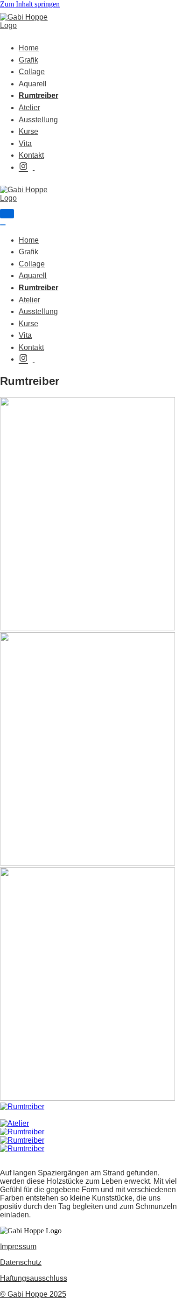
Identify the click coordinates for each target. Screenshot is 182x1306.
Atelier (29, 108)
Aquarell (33, 84)
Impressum (18, 1246)
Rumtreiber (38, 95)
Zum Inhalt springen (30, 4)
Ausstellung (38, 120)
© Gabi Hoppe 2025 (33, 1294)
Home (29, 48)
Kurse (28, 131)
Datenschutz (21, 1262)
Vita (25, 143)
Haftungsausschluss (33, 1278)
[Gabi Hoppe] (28, 25)
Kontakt (31, 155)
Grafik (28, 60)
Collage (32, 72)
